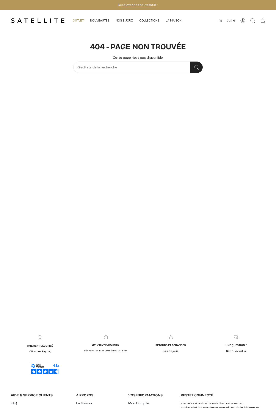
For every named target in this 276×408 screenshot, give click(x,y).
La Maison (84, 403)
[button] (100, 20)
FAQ (14, 403)
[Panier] (263, 20)
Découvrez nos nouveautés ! (138, 5)
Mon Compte (138, 403)
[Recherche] (196, 67)
